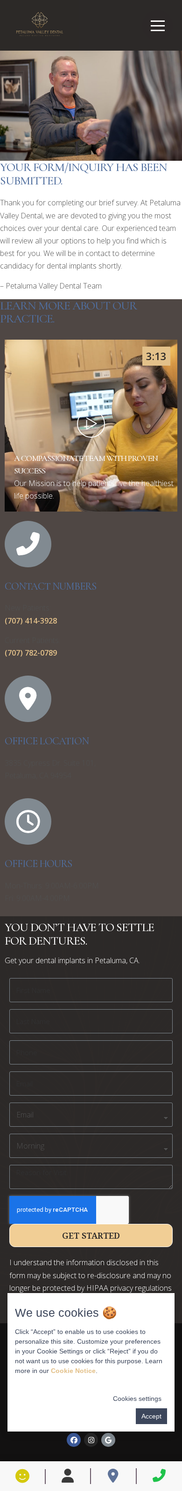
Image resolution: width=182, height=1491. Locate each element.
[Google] (108, 1440)
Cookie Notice (73, 1370)
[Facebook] (74, 1440)
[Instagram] (91, 1440)
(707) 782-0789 (31, 653)
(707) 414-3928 (31, 621)
